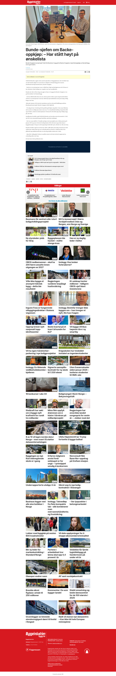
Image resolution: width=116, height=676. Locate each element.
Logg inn (79, 2)
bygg (41, 179)
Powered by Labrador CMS (58, 674)
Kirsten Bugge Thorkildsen (80, 640)
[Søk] (84, 2)
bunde (33, 179)
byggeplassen (47, 179)
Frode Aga (60, 639)
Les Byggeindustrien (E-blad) (70, 2)
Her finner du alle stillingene (58, 201)
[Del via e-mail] (89, 72)
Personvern (50, 666)
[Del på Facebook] (85, 72)
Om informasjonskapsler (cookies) (55, 664)
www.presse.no (71, 654)
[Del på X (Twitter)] (87, 72)
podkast (28, 179)
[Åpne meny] (88, 2)
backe (37, 179)
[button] (28, 192)
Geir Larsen (81, 642)
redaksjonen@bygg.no (57, 643)
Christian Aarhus (59, 640)
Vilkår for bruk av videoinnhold (54, 663)
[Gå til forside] (34, 2)
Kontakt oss (72, 644)
